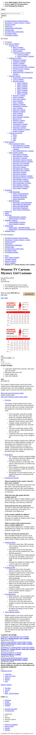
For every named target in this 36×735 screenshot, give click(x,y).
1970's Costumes (10, 263)
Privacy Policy (9, 726)
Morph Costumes (6, 685)
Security (7, 728)
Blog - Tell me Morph (12, 693)
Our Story (8, 688)
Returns (7, 679)
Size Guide (4, 298)
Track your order (10, 676)
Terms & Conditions (11, 724)
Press (6, 691)
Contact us (8, 674)
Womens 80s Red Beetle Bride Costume (14, 660)
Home (7, 256)
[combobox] (15, 13)
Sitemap (7, 730)
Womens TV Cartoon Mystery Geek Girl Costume (18, 649)
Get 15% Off (29, 294)
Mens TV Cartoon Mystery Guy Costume (15, 638)
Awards (7, 690)
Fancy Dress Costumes (12, 257)
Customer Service (6, 671)
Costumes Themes (10, 259)
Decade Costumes (10, 261)
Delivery (7, 678)
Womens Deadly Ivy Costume (11, 654)
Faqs (6, 681)
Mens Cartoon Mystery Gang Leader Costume (16, 644)
